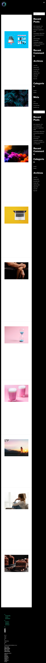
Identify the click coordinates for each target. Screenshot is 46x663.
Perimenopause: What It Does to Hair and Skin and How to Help (15, 168)
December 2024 (36, 69)
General (6, 60)
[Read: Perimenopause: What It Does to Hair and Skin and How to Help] (16, 153)
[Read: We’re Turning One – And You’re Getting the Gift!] (16, 39)
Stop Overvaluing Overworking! (13, 228)
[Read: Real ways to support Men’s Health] (16, 98)
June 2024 (35, 76)
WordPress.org (36, 107)
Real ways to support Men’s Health (15, 111)
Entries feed (35, 103)
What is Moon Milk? (14, 405)
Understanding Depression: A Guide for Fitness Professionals (15, 516)
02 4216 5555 (5, 637)
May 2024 (35, 78)
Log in (34, 101)
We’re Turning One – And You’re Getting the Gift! (16, 54)
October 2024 (35, 71)
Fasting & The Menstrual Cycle (12, 348)
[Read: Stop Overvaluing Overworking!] (16, 215)
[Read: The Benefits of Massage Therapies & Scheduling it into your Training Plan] (16, 270)
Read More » (8, 78)
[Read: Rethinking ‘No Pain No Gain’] (16, 447)
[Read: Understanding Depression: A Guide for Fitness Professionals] (16, 500)
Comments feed (36, 105)
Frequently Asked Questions (7, 617)
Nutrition (34, 92)
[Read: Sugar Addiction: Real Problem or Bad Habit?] (16, 563)
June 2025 (35, 65)
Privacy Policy (6, 654)
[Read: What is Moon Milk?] (16, 393)
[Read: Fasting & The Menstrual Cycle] (16, 335)
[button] (44, 2)
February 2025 (36, 67)
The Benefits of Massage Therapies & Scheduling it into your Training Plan (16, 287)
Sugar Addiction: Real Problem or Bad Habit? (16, 577)
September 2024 (36, 73)
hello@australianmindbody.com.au (10, 645)
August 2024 (35, 74)
